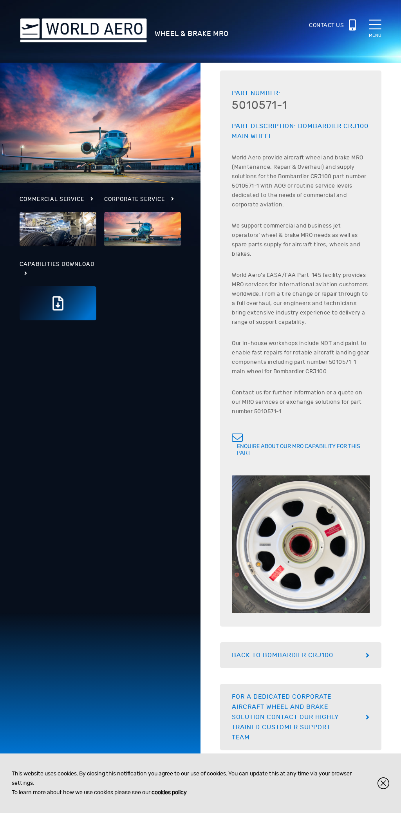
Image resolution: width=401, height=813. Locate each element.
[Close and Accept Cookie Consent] (383, 783)
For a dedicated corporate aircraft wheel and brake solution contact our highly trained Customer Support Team (285, 717)
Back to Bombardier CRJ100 (282, 655)
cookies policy (169, 792)
